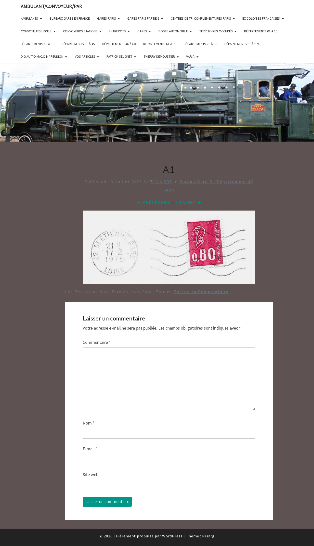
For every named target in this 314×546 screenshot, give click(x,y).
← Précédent (153, 202)
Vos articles (85, 56)
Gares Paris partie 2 (143, 18)
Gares (142, 31)
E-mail (90, 449)
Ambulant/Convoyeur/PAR (51, 6)
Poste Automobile (173, 31)
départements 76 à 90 (200, 44)
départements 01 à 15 (260, 31)
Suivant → (188, 202)
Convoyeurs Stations (80, 31)
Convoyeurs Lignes (36, 31)
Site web (90, 474)
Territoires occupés (216, 31)
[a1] (169, 249)
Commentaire (97, 342)
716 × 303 (161, 182)
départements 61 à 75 (159, 44)
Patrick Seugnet (119, 56)
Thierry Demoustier (159, 56)
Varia (190, 56)
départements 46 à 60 (119, 44)
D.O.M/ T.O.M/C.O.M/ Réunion (42, 56)
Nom (89, 423)
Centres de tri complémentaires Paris (201, 18)
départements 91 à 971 (242, 44)
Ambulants (29, 18)
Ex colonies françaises (261, 18)
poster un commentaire (201, 291)
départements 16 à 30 (37, 44)
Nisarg (208, 535)
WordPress (172, 535)
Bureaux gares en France (70, 18)
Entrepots (117, 31)
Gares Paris (106, 18)
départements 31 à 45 (78, 44)
